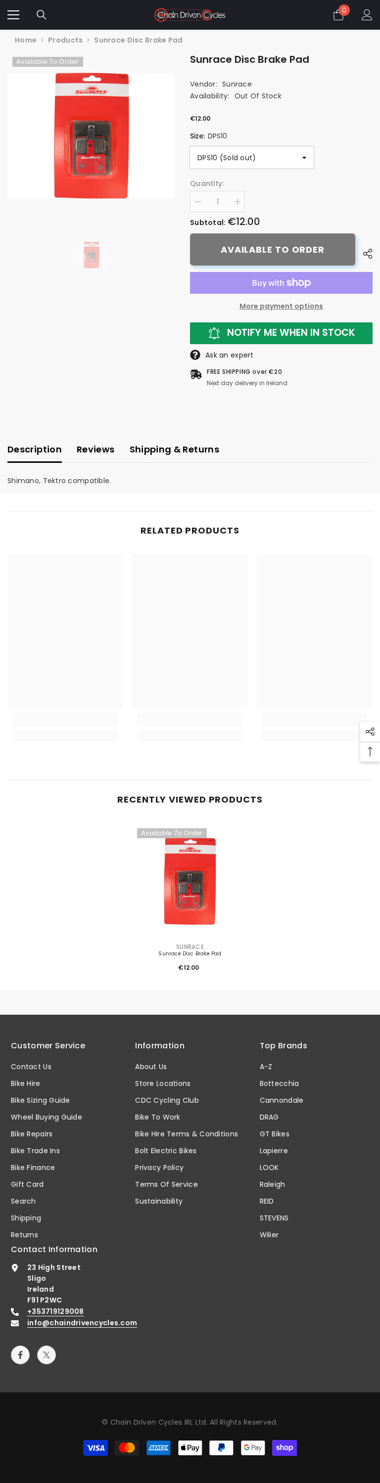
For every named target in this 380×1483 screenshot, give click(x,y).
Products (65, 40)
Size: (208, 136)
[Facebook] (20, 1355)
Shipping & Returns (174, 449)
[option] (91, 136)
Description (34, 449)
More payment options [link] (281, 306)
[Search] (42, 15)
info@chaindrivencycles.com (82, 1323)
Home (26, 40)
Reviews (96, 449)
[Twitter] (46, 1355)
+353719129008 (55, 1311)
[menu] (13, 15)
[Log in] (367, 14)
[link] (65, 722)
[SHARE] (364, 254)
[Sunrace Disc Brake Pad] (190, 881)
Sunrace (237, 84)
